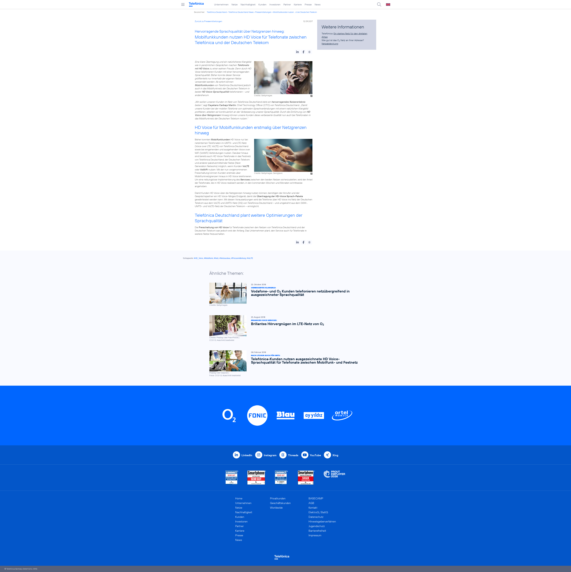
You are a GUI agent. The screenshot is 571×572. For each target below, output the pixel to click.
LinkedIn (246, 455)
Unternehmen (221, 4)
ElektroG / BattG (318, 512)
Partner (287, 4)
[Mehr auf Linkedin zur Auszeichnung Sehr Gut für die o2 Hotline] (281, 477)
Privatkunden (278, 498)
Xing (335, 455)
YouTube (315, 455)
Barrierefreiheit (317, 530)
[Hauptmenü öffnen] (182, 4)
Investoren (274, 4)
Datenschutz (316, 517)
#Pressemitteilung (238, 258)
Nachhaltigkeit (248, 4)
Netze (235, 4)
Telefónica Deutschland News (241, 12)
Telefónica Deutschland (217, 12)
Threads (293, 455)
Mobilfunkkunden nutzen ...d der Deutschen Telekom (295, 12)
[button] (297, 52)
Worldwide (276, 507)
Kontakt (313, 507)
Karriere (298, 4)
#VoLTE (250, 258)
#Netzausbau (224, 258)
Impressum (315, 535)
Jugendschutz (317, 526)
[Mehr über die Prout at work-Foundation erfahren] (334, 477)
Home (238, 498)
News (317, 4)
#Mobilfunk (208, 258)
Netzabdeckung (330, 43)
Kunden (262, 4)
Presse (308, 4)
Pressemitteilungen (263, 12)
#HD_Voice (198, 258)
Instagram (270, 455)
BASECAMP (316, 498)
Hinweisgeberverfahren (322, 521)
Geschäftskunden (280, 503)
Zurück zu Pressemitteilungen (208, 21)
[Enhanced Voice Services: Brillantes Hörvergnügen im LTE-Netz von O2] (284, 328)
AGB (311, 503)
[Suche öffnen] (379, 4)
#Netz (216, 258)
